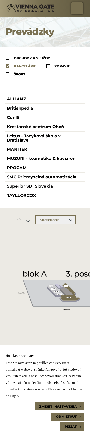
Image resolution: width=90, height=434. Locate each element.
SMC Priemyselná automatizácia (41, 177)
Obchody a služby (32, 58)
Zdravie (62, 66)
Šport (19, 74)
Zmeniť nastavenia (58, 406)
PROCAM (17, 167)
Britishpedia (20, 108)
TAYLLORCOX (21, 195)
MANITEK (17, 149)
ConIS (13, 117)
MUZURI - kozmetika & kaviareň (41, 158)
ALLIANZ (16, 99)
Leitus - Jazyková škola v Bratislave (34, 138)
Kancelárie (25, 66)
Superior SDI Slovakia (30, 186)
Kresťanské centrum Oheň (35, 126)
